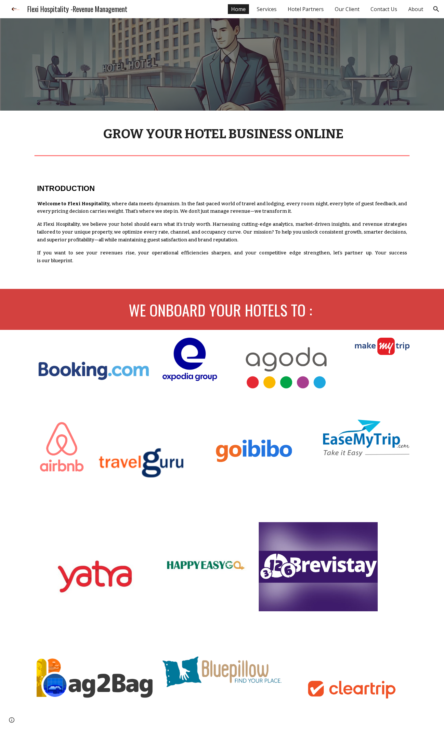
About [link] (415, 9)
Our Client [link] (347, 9)
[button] (436, 9)
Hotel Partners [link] (306, 9)
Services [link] (267, 9)
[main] (222, 131)
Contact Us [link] (384, 9)
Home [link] (238, 9)
